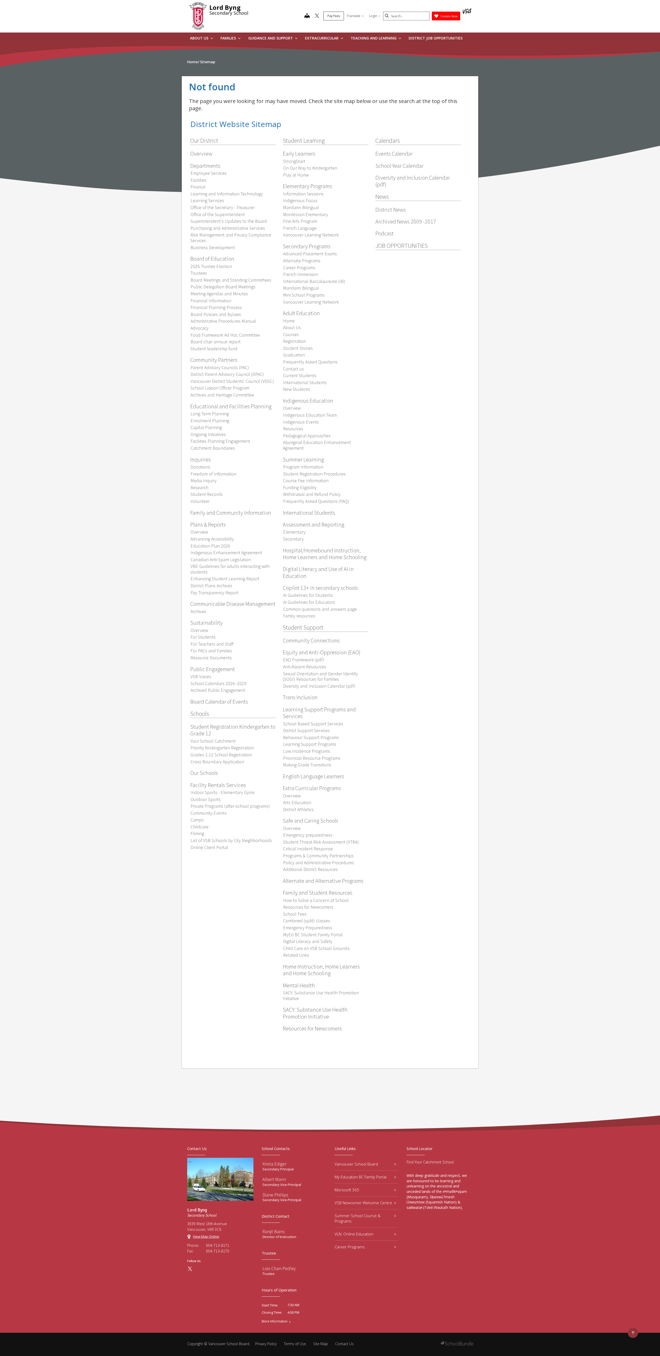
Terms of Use (295, 1343)
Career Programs (350, 1246)
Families (228, 38)
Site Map (320, 1343)
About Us (199, 38)
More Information (274, 1321)
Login (373, 16)
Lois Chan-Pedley (279, 1268)
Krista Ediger (274, 1164)
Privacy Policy (266, 1343)
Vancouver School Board (356, 1164)
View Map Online (206, 1236)
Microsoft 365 (347, 1189)
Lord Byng (225, 7)
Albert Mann (274, 1179)
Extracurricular (322, 38)
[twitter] (317, 16)
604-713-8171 (217, 1245)
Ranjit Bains (273, 1231)
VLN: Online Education (354, 1233)
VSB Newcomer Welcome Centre (363, 1202)
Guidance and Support (271, 38)
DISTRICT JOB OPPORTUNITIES (436, 38)
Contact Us (344, 1343)
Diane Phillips (275, 1195)
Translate (353, 16)
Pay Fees (333, 16)
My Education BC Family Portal (360, 1176)
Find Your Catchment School (430, 1162)
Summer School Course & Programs (358, 1218)
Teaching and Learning (374, 38)
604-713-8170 (217, 1251)
